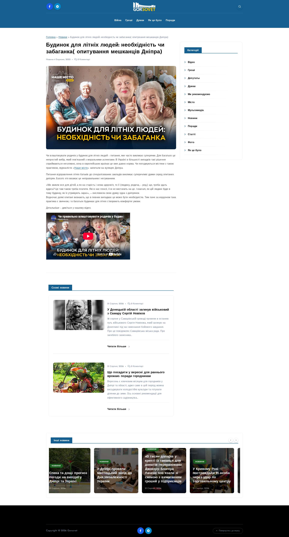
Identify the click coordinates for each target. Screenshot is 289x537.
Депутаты (194, 78)
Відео (191, 62)
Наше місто (81, 168)
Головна (51, 37)
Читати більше (117, 346)
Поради (170, 20)
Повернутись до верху (229, 531)
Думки (140, 20)
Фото (191, 142)
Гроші (128, 20)
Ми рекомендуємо (199, 94)
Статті (191, 134)
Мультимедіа (196, 110)
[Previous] (230, 440)
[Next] (236, 440)
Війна (117, 20)
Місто (191, 102)
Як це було (155, 20)
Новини (63, 37)
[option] (73, 470)
